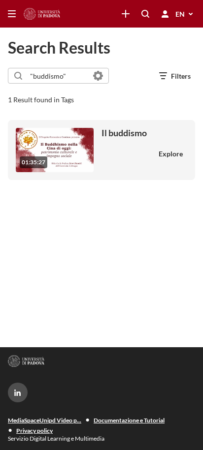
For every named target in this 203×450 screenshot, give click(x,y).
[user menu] (165, 14)
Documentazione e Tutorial (129, 420)
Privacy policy (34, 430)
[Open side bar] (12, 14)
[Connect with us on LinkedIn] (18, 392)
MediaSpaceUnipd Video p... (44, 420)
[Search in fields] (98, 76)
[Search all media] (145, 14)
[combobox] (58, 76)
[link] (126, 14)
